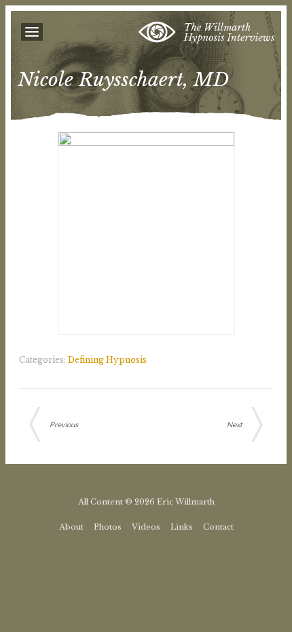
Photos (108, 527)
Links (181, 527)
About (71, 527)
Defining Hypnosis (107, 360)
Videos (146, 527)
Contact (218, 527)
